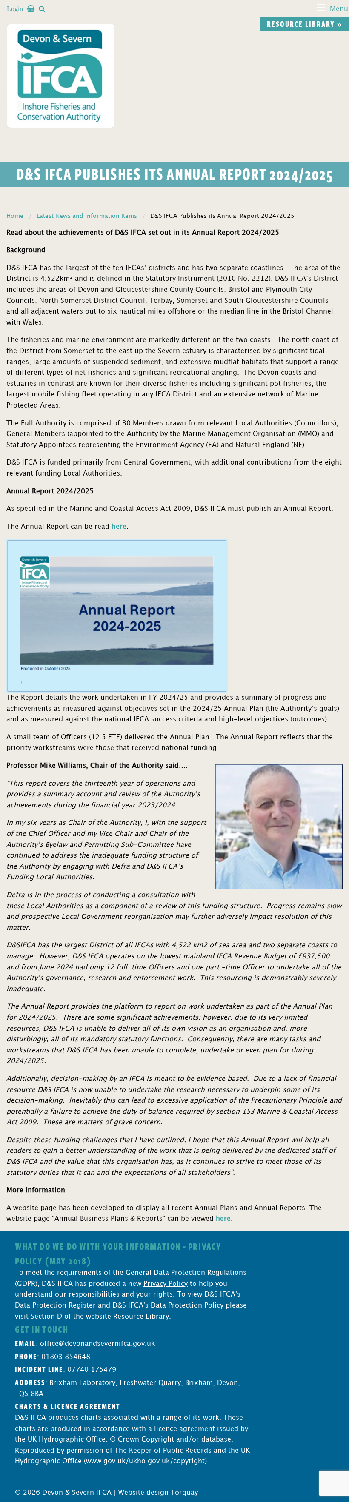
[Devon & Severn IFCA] (60, 75)
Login (15, 8)
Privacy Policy (165, 1284)
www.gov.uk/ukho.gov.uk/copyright (145, 1461)
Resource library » (304, 23)
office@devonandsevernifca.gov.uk (97, 1344)
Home (14, 216)
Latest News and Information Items (87, 216)
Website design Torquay (158, 1493)
